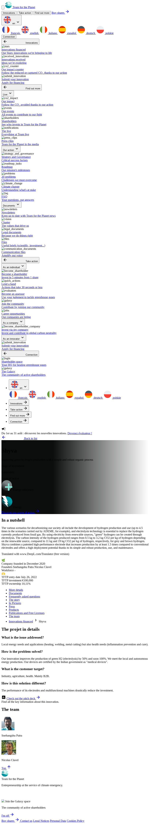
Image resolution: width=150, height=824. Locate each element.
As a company (13, 321)
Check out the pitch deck (23, 698)
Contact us (26, 820)
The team (14, 616)
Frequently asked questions (24, 596)
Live (7, 93)
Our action (11, 149)
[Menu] (2, 7)
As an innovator (14, 337)
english (34, 33)
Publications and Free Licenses (26, 613)
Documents (11, 204)
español (72, 33)
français (15, 33)
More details (16, 589)
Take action (20, 260)
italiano (53, 33)
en (16, 22)
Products (14, 609)
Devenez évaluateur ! (80, 433)
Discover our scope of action (20, 512)
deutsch (91, 33)
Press (12, 606)
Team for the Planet (23, 7)
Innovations (20, 41)
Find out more (42, 13)
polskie (109, 33)
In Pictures (15, 603)
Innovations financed (21, 621)
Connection (9, 36)
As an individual (14, 266)
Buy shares (61, 12)
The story (14, 599)
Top (6, 768)
